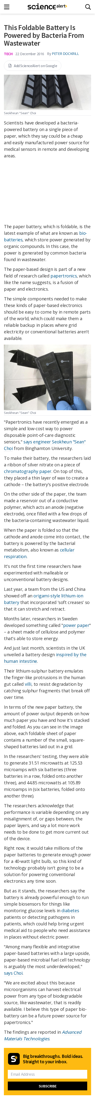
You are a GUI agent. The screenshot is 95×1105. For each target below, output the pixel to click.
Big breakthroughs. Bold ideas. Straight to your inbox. (53, 1059)
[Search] (88, 7)
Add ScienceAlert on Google (35, 65)
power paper (76, 625)
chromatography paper (27, 471)
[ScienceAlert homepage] (47, 7)
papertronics (63, 276)
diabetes (70, 910)
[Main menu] (8, 7)
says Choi (13, 973)
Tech (8, 53)
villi (28, 684)
